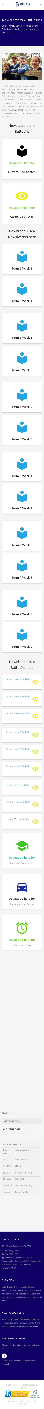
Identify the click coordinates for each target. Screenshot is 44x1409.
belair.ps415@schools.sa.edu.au (18, 1258)
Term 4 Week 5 (22, 577)
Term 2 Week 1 (22, 476)
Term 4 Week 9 (22, 646)
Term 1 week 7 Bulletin (18, 732)
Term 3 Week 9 (22, 439)
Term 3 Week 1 (22, 301)
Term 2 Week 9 (22, 614)
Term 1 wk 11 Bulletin (17, 785)
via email (19, 110)
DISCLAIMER (33, 1401)
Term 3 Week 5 (22, 370)
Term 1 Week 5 (22, 337)
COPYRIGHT (22, 1404)
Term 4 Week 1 (22, 508)
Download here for (22, 163)
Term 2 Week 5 (22, 545)
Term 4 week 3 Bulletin (18, 766)
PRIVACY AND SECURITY (15, 1401)
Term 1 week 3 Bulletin (18, 679)
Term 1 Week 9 (22, 407)
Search (40, 1121)
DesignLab (21, 1388)
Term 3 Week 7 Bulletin (18, 713)
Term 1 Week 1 (22, 268)
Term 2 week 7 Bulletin (18, 749)
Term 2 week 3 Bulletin (18, 696)
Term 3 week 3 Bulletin (18, 802)
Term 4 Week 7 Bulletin (18, 819)
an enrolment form (31, 1319)
